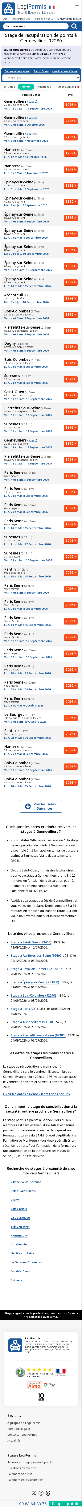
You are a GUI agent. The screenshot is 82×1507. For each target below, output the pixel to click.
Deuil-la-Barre (20, 1271)
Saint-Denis (19, 1208)
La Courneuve (20, 1217)
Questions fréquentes (22, 1468)
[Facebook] (41, 1493)
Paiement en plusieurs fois (25, 1480)
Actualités (14, 1440)
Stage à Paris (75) (23, 1009)
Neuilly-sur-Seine (22, 1253)
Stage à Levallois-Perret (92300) (34, 969)
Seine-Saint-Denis (23, 1191)
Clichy (15, 1200)
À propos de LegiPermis (23, 1423)
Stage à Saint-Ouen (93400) (31, 942)
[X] (33, 1493)
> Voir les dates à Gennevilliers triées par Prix (36, 1094)
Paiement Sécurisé (19, 1474)
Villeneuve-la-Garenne (26, 1182)
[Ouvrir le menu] (77, 6)
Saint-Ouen (41, 71)
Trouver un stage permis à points (30, 1462)
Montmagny (19, 1235)
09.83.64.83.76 (33, 1503)
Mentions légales (19, 1429)
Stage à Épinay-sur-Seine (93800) (35, 982)
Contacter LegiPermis (22, 1434)
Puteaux (16, 1280)
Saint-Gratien (20, 1226)
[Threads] (48, 1493)
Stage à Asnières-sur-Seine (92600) (37, 955)
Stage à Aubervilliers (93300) (32, 1022)
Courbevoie (19, 1244)
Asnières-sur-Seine (65, 71)
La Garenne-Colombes (26, 1262)
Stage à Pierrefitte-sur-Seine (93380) (38, 1035)
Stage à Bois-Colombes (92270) (33, 995)
